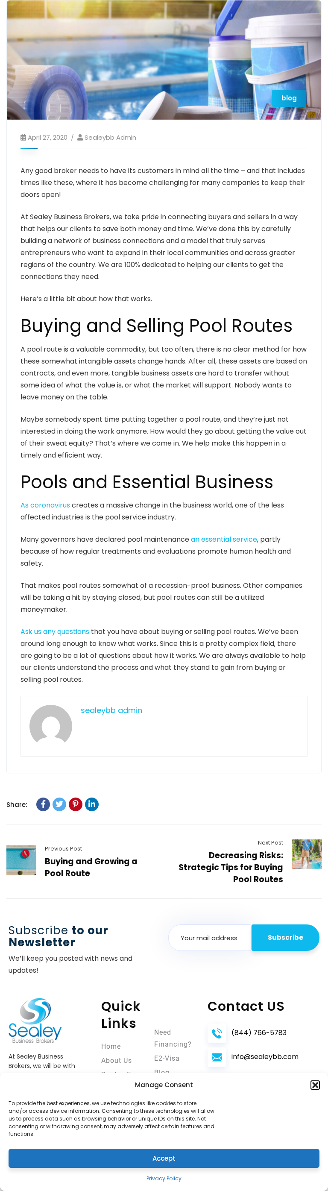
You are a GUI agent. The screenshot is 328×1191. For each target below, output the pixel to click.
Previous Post (63, 849)
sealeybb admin (110, 137)
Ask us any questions (54, 632)
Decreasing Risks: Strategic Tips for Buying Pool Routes (231, 867)
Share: (16, 804)
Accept (164, 1158)
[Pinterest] (75, 804)
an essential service (224, 539)
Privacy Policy (164, 1178)
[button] (315, 1085)
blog (289, 98)
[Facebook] (43, 804)
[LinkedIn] (92, 804)
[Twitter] (59, 804)
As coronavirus (45, 505)
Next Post (270, 843)
